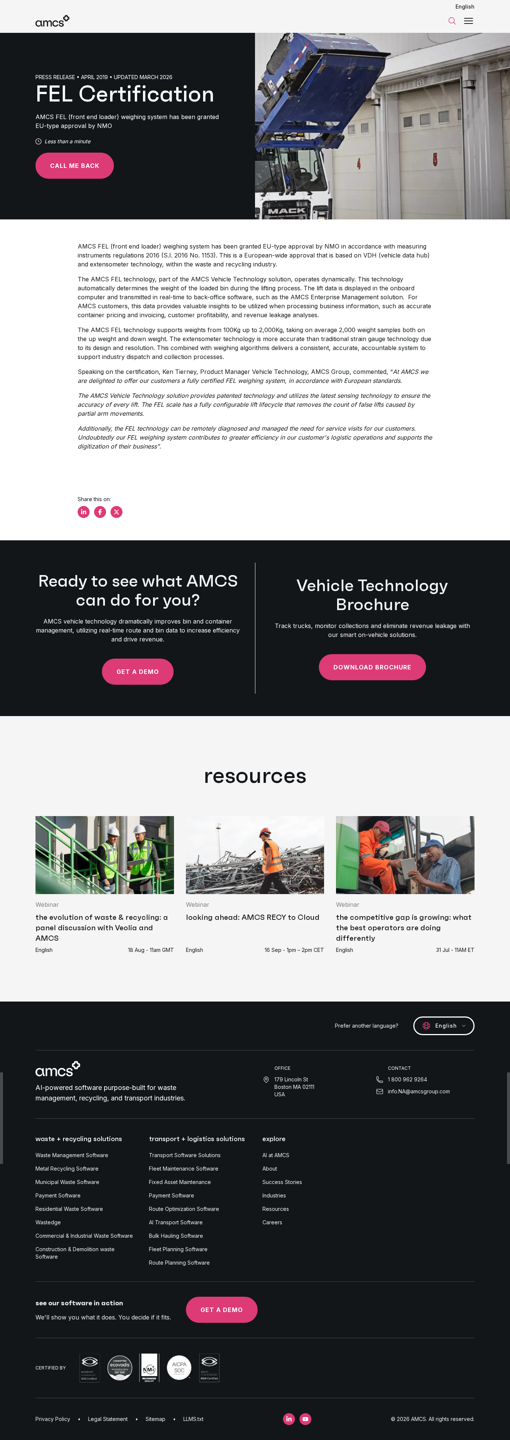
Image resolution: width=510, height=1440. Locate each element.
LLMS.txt (193, 1419)
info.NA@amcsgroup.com (419, 1091)
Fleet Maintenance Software (183, 1168)
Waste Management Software (71, 1155)
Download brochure (372, 667)
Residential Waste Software (69, 1209)
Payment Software (58, 1195)
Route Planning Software (179, 1262)
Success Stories (282, 1182)
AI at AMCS (275, 1155)
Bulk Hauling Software (176, 1236)
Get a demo (137, 671)
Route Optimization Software (184, 1209)
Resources (275, 1209)
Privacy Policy (52, 1419)
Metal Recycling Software (67, 1168)
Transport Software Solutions (185, 1155)
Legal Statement (108, 1419)
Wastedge (48, 1222)
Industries (274, 1195)
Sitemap (155, 1419)
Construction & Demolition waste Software (75, 1253)
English (465, 6)
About (269, 1168)
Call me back (74, 165)
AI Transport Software (176, 1222)
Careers (272, 1222)
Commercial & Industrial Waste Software (84, 1236)
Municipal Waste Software (67, 1182)
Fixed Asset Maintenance (180, 1182)
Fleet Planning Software (178, 1249)
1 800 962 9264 (407, 1079)
